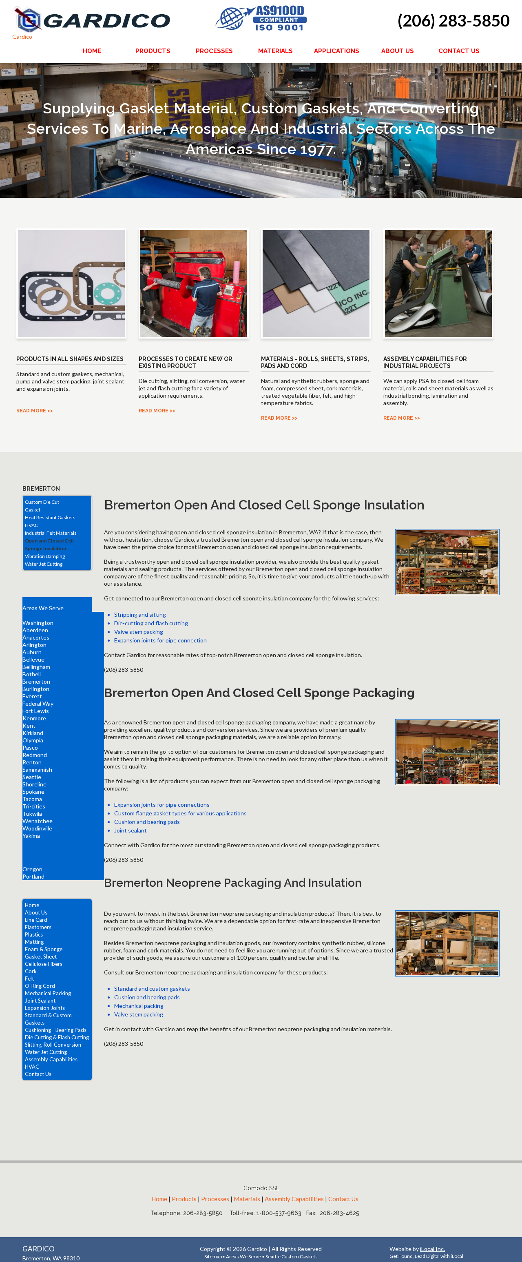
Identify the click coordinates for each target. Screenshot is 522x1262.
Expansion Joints (45, 1008)
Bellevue (33, 659)
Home (32, 905)
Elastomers (38, 927)
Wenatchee (37, 820)
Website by (417, 1248)
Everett (32, 696)
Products (184, 1198)
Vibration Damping (45, 556)
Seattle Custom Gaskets (291, 1256)
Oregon (32, 869)
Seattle (31, 776)
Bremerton (36, 681)
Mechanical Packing (48, 993)
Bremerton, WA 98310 (51, 1258)
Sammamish (37, 769)
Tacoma (32, 798)
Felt (29, 978)
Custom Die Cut (42, 502)
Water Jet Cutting (43, 564)
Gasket (32, 510)
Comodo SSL (261, 1188)
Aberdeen (35, 630)
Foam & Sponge (43, 949)
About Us (36, 912)
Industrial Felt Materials (51, 533)
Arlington (34, 644)
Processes (215, 1198)
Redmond (34, 754)
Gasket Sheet (41, 956)
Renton (32, 762)
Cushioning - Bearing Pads (55, 1030)
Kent (28, 725)
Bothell (31, 674)
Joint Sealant (40, 1000)
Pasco (30, 747)
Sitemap (213, 1256)
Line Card (36, 920)
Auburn (32, 652)
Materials (247, 1198)
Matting (34, 942)
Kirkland (32, 732)
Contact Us (38, 1074)
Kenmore (34, 718)
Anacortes (35, 637)
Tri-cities (33, 806)
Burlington (35, 688)
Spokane (33, 791)
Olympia (32, 740)
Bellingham (36, 666)
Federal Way (37, 703)
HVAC (31, 525)
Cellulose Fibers (43, 964)
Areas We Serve (43, 607)
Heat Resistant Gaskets (50, 517)
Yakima (31, 835)
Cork (31, 971)
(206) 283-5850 (454, 20)
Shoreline (34, 784)
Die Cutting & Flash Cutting (57, 1037)
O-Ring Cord (40, 986)
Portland (33, 876)
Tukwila (32, 813)
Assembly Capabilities (51, 1059)
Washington (37, 622)
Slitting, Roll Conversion (53, 1044)
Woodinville (37, 828)
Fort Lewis (35, 710)
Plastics (34, 934)
